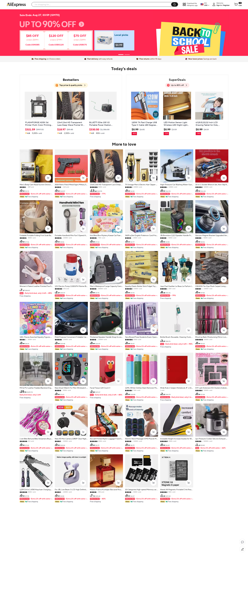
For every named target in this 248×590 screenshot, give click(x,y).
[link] (52, 41)
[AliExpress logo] (16, 4)
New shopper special (124, 31)
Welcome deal (124, 26)
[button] (174, 4)
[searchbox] (102, 4)
